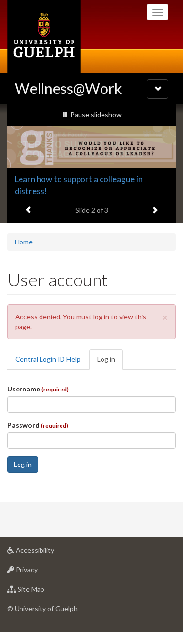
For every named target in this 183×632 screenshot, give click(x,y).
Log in (110, 353)
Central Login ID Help (48, 350)
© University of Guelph (42, 599)
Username (38, 379)
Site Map (45, 582)
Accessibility (49, 543)
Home (24, 232)
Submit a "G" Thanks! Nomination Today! (89, 179)
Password (37, 415)
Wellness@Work (68, 88)
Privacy (41, 563)
